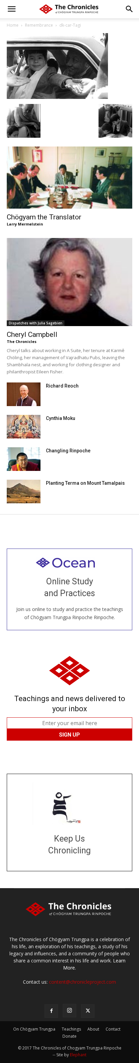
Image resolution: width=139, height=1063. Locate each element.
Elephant (78, 1055)
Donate (69, 1036)
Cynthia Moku (60, 418)
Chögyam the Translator (44, 217)
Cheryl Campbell (32, 334)
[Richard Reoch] (23, 394)
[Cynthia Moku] (23, 427)
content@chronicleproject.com (82, 982)
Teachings (71, 1029)
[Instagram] (69, 1010)
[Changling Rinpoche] (23, 459)
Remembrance (39, 25)
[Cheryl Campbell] (69, 282)
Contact (113, 1029)
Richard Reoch (62, 386)
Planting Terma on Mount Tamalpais (85, 483)
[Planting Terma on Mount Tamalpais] (23, 491)
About (93, 1029)
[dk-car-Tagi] (57, 97)
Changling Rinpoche (68, 450)
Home (13, 25)
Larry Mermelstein (25, 224)
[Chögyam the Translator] (69, 178)
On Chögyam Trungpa (34, 1029)
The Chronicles (21, 341)
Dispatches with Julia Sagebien (35, 323)
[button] (11, 9)
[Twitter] (87, 1011)
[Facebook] (51, 1011)
